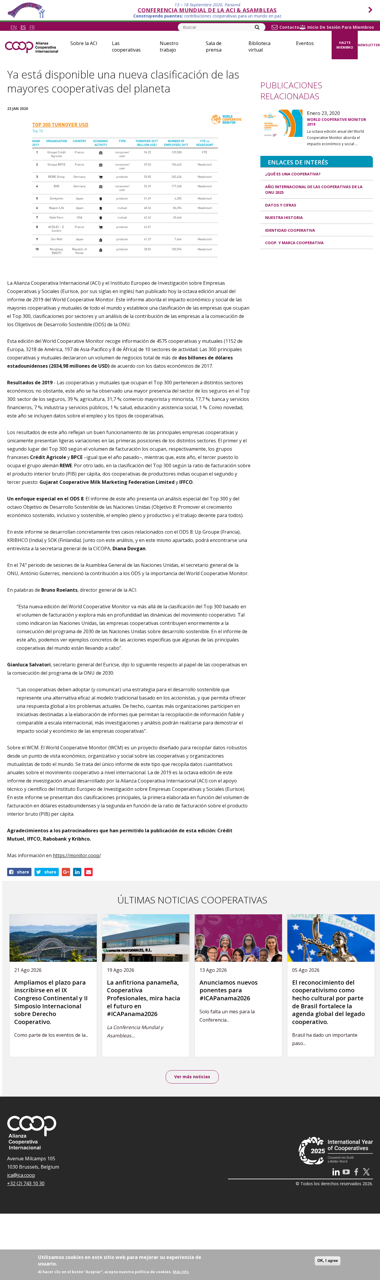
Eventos (305, 43)
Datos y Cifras (280, 205)
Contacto (289, 27)
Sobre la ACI (83, 43)
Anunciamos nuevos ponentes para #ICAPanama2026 (229, 990)
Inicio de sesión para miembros (340, 27)
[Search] (257, 27)
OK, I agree (327, 1260)
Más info (181, 1271)
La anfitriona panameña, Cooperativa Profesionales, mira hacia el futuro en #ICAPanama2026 (143, 998)
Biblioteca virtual (259, 46)
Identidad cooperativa (290, 230)
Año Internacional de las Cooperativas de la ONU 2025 (313, 189)
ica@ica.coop (21, 1175)
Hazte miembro (344, 45)
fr (32, 27)
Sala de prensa (213, 46)
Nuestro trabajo (169, 46)
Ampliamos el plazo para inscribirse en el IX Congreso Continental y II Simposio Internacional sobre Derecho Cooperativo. (51, 1002)
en (13, 27)
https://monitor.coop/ (77, 855)
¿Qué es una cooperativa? (293, 174)
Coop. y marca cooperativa (294, 242)
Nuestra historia (284, 217)
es (23, 27)
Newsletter (369, 45)
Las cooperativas (126, 46)
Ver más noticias (192, 1076)
